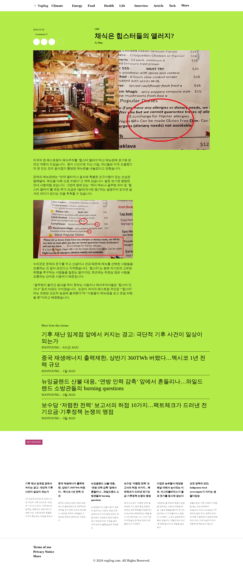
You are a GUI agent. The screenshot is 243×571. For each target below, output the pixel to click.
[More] (59, 42)
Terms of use (42, 547)
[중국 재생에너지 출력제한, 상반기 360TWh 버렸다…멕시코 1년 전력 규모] (72, 464)
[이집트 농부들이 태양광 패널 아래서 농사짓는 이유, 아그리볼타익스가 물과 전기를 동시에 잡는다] (171, 464)
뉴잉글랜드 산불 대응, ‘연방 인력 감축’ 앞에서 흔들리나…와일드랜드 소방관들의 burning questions (105, 491)
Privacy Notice (43, 551)
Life (97, 29)
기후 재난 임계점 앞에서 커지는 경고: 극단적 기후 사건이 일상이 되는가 (39, 487)
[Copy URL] (51, 42)
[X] (36, 42)
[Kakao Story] (44, 42)
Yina (100, 43)
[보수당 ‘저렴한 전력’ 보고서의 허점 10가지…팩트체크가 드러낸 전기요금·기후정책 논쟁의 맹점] (138, 464)
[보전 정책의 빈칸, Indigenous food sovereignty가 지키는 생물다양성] (204, 464)
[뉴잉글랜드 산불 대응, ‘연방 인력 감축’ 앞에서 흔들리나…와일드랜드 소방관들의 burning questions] (105, 464)
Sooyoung (50, 347)
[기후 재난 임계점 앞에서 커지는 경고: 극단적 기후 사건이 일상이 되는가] (39, 464)
